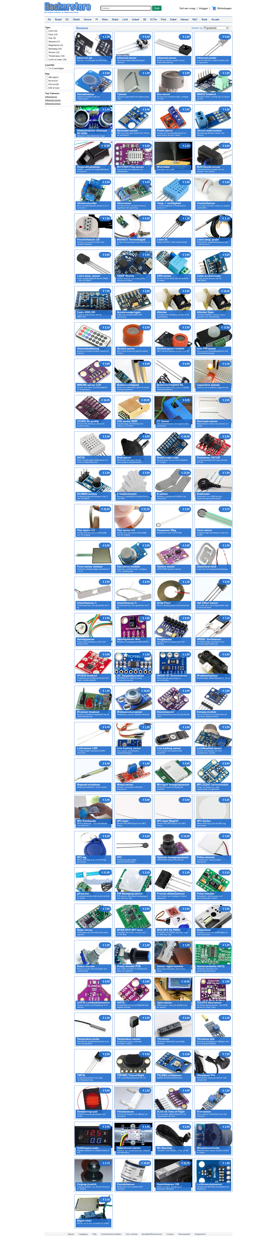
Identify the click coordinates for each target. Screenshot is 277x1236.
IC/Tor (153, 19)
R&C (194, 19)
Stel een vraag (187, 8)
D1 (67, 19)
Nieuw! (71, 1234)
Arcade (215, 19)
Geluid (135, 19)
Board (58, 19)
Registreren (200, 1234)
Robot (115, 19)
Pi (97, 19)
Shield (76, 19)
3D (144, 19)
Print (163, 19)
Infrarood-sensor (53, 100)
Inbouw (184, 19)
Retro (105, 19)
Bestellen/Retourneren (152, 1234)
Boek (204, 19)
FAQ (94, 1234)
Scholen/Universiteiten (111, 1234)
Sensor (87, 19)
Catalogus (83, 1234)
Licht (125, 19)
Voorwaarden (184, 1234)
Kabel (173, 19)
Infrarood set (51, 97)
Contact (170, 1234)
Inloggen (203, 8)
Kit (49, 19)
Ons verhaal (131, 1234)
